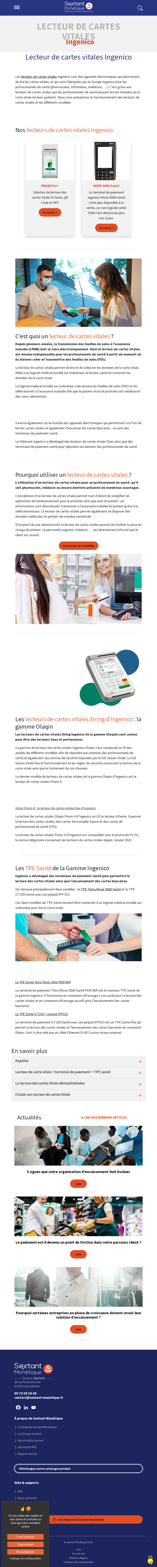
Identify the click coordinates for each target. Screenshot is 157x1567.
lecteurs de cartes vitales (39, 76)
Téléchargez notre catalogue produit (44, 1468)
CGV (78, 1549)
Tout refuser (25, 1544)
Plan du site (78, 1553)
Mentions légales (78, 1558)
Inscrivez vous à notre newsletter (81, 1519)
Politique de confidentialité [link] (25, 1558)
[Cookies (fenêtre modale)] (150, 1560)
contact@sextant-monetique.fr (38, 1397)
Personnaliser (25, 1552)
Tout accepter (25, 1537)
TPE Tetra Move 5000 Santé (101, 889)
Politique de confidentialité (78, 1562)
